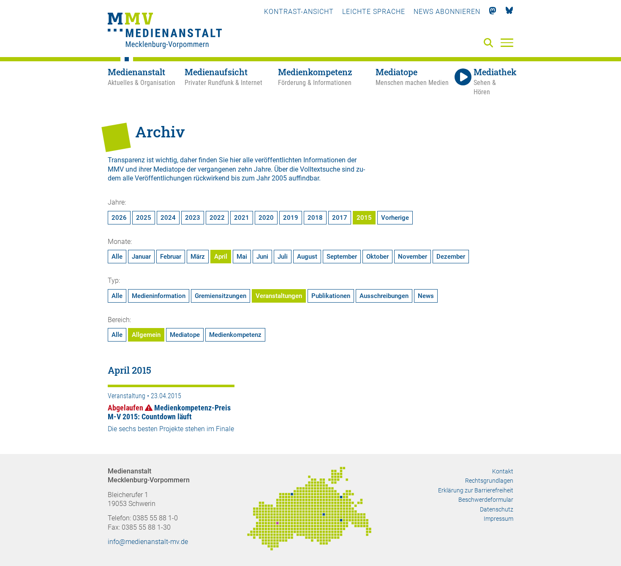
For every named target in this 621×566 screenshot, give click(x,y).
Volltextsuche (320, 169)
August (307, 256)
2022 (217, 217)
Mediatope (185, 335)
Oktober (377, 256)
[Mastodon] (493, 12)
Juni (262, 256)
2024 (168, 217)
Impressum (498, 518)
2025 (143, 217)
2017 (339, 217)
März (198, 256)
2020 (266, 217)
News (426, 296)
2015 (364, 217)
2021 (241, 217)
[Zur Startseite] (165, 32)
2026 (119, 217)
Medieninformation (158, 296)
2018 (315, 217)
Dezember (450, 256)
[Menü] (507, 42)
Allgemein (146, 335)
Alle (117, 256)
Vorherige (395, 217)
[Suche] (490, 43)
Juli (283, 256)
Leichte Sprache (373, 12)
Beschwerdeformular (485, 499)
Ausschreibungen (384, 296)
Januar (141, 256)
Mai (242, 256)
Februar (170, 256)
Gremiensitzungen (220, 296)
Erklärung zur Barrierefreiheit (475, 490)
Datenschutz (496, 509)
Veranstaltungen (279, 296)
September (342, 256)
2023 (192, 217)
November (412, 256)
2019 (290, 217)
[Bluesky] (509, 12)
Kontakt (502, 471)
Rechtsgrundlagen (489, 480)
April (220, 256)
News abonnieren (447, 12)
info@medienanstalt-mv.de (148, 542)
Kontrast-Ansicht (299, 12)
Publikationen (330, 296)
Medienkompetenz (235, 335)
